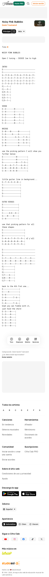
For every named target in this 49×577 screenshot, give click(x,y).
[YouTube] (5, 542)
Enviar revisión (7, 360)
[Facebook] (23, 542)
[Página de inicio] (7, 4)
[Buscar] (28, 3)
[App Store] (28, 496)
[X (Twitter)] (41, 542)
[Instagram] (14, 542)
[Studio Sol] (11, 566)
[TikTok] (32, 542)
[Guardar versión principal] (14, 31)
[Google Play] (10, 496)
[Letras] (7, 555)
